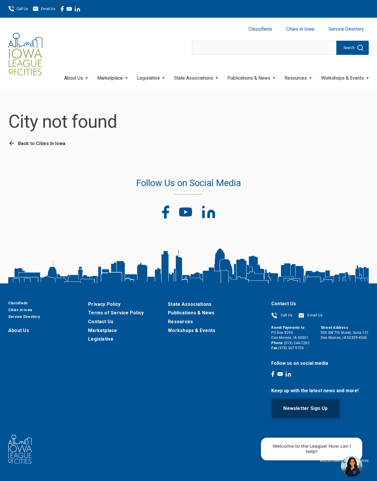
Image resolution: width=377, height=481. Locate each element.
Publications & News (191, 313)
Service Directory (346, 29)
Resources (296, 78)
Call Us (22, 8)
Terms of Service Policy (116, 313)
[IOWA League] (25, 54)
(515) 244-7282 (297, 343)
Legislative (148, 78)
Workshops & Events (342, 78)
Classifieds (260, 29)
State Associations (193, 78)
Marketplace (110, 78)
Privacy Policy (104, 304)
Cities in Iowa (300, 29)
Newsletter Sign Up (305, 408)
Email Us (48, 8)
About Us (73, 78)
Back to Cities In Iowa (41, 143)
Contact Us (100, 321)
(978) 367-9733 (291, 348)
